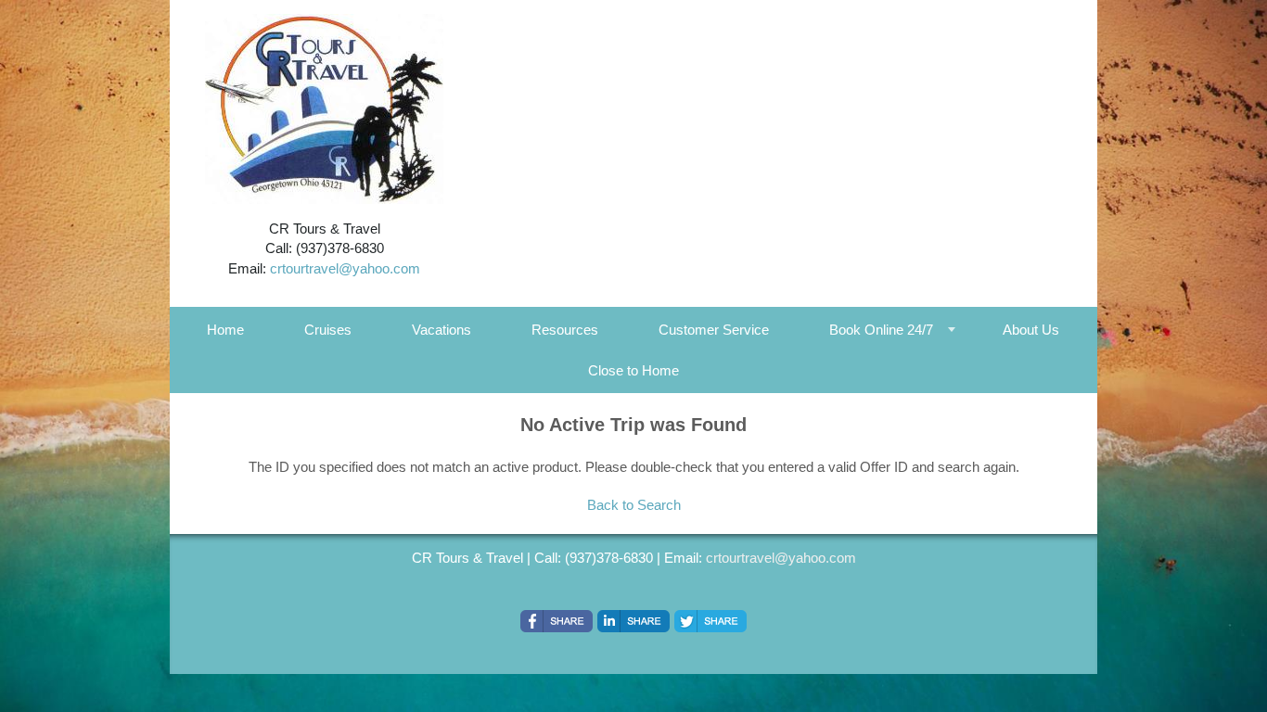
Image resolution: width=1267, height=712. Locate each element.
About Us (1031, 329)
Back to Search (634, 505)
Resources (564, 329)
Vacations (441, 329)
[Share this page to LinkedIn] (633, 621)
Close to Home (633, 370)
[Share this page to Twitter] (710, 621)
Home (225, 329)
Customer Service (714, 329)
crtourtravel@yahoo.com (345, 268)
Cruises (328, 329)
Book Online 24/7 (881, 329)
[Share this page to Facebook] (556, 621)
